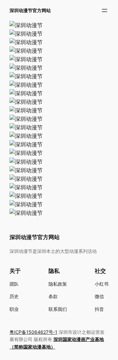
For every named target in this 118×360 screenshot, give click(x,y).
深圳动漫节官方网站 (30, 10)
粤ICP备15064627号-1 (33, 332)
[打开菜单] (104, 10)
